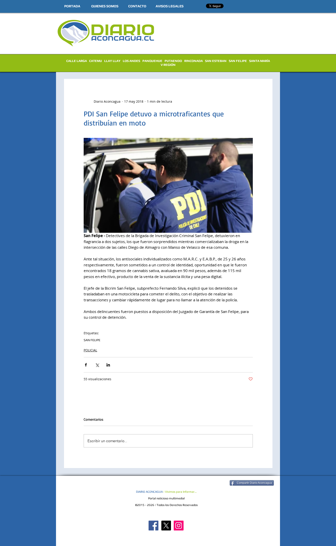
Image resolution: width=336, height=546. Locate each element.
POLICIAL (90, 350)
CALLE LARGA (76, 61)
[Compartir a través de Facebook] (86, 365)
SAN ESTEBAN (216, 61)
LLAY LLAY (112, 61)
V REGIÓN (168, 65)
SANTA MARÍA (259, 61)
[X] (166, 525)
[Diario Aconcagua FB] (153, 525)
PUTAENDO (173, 61)
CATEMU (95, 61)
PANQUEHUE (152, 61)
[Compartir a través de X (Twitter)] (97, 365)
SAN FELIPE (238, 61)
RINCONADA (193, 61)
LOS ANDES (131, 61)
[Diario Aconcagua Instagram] (179, 525)
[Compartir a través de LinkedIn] (108, 365)
